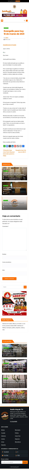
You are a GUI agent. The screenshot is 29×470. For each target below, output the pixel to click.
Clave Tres (17, 436)
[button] (24, 20)
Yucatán (3, 433)
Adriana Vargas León (9, 178)
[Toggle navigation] (13, 21)
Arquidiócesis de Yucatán (9, 44)
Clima (2, 441)
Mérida (3, 430)
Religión (5, 185)
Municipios (17, 430)
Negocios (17, 438)
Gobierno (6, 363)
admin (6, 37)
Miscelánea (18, 441)
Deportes (3, 444)
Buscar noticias (5, 459)
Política (17, 433)
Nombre (4, 254)
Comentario (5, 226)
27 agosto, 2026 (8, 369)
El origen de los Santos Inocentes (12, 188)
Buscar (25, 462)
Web (3, 270)
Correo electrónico (6, 262)
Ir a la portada (13, 421)
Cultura (5, 378)
